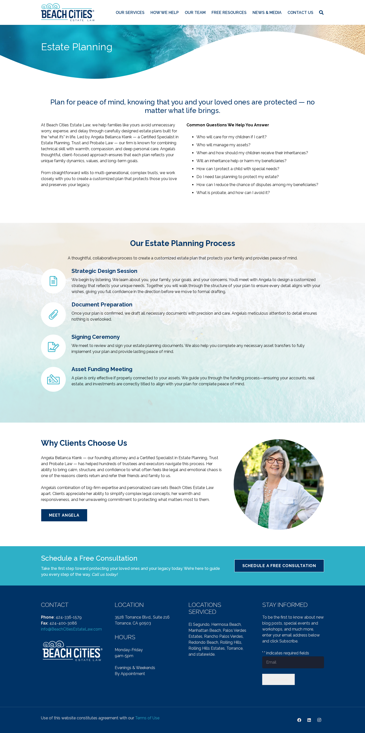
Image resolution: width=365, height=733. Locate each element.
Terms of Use (147, 718)
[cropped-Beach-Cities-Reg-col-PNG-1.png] (68, 12)
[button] (321, 12)
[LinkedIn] (309, 720)
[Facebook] (299, 720)
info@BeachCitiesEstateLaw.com (71, 629)
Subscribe (278, 679)
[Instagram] (319, 720)
